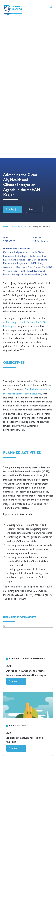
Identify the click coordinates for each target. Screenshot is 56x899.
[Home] (13, 10)
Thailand (27, 270)
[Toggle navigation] (51, 6)
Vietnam (7, 270)
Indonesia (17, 270)
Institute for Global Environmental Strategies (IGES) (23, 254)
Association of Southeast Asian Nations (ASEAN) (27, 267)
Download (13, 681)
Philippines (19, 252)
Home (5, 226)
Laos (40, 263)
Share (31, 209)
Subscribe (10, 209)
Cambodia (8, 252)
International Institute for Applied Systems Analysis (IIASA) (26, 272)
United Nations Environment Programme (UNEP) (25, 261)
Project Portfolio (19, 226)
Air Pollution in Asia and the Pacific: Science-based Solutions (27, 391)
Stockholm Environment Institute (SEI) (25, 257)
